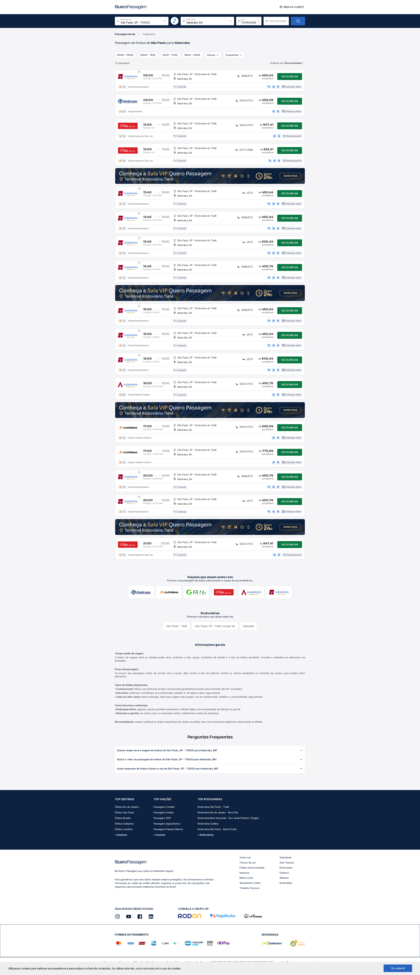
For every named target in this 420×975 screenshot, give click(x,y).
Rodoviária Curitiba (208, 823)
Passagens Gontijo (164, 812)
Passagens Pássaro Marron (168, 829)
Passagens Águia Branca (167, 823)
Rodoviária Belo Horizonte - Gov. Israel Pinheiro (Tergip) (228, 818)
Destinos (284, 872)
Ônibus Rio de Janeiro (127, 806)
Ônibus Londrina (123, 829)
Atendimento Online (250, 883)
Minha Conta (246, 877)
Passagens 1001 (162, 818)
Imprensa (244, 872)
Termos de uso (248, 862)
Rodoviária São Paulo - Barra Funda (217, 829)
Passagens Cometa (164, 806)
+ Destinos (121, 834)
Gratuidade (286, 857)
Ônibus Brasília (123, 818)
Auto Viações (287, 862)
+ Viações (159, 834)
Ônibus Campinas (124, 823)
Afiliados (284, 877)
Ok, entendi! (398, 968)
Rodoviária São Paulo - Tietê (213, 806)
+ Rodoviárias (206, 834)
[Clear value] (258, 21)
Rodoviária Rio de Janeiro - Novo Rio (218, 812)
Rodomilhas (286, 883)
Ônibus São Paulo (124, 812)
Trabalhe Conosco (250, 888)
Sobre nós (245, 857)
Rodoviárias (286, 867)
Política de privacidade (252, 867)
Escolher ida (289, 76)
